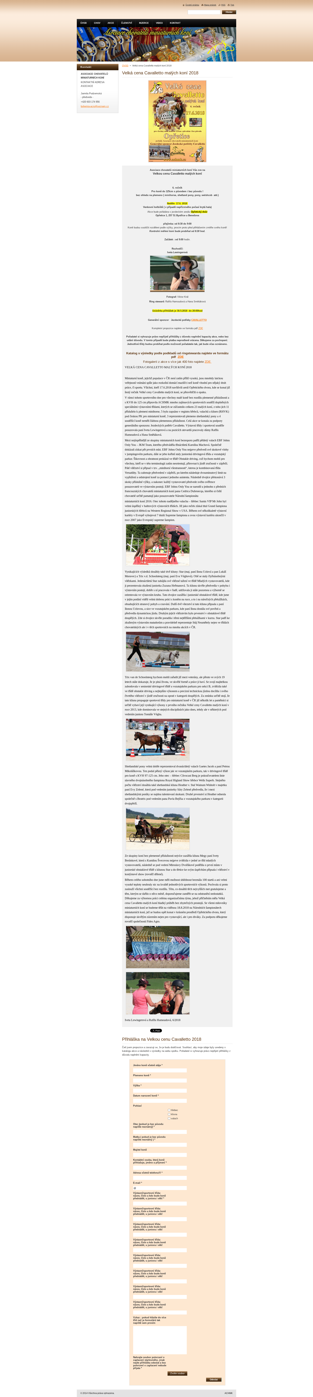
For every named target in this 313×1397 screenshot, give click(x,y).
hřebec (174, 1110)
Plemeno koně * (142, 1075)
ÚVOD (125, 66)
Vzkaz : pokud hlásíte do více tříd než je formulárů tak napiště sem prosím (149, 1320)
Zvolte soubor (177, 1373)
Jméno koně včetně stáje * (147, 1065)
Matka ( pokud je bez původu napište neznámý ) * (149, 1138)
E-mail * (137, 1183)
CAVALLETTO (199, 320)
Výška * (137, 1085)
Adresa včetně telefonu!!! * (147, 1172)
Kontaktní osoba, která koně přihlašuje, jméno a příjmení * (150, 1161)
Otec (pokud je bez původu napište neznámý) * (148, 1125)
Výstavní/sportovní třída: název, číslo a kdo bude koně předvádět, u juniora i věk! (149, 1211)
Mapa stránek (210, 5)
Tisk (232, 5)
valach (174, 1118)
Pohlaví (137, 1105)
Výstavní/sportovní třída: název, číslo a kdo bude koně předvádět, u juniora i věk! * (149, 1196)
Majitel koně (140, 1149)
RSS (223, 5)
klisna (174, 1114)
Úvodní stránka (192, 5)
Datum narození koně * (146, 1095)
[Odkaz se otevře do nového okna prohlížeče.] (177, 162)
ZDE (200, 328)
